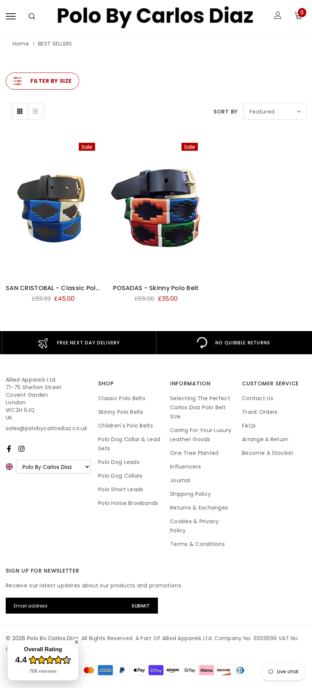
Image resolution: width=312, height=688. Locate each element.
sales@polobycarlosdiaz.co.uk (46, 428)
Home (21, 43)
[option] (79, 342)
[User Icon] (278, 16)
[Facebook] (9, 448)
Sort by (225, 111)
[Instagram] (21, 448)
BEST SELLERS (55, 43)
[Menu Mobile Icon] (11, 16)
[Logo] (155, 16)
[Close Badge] (76, 642)
